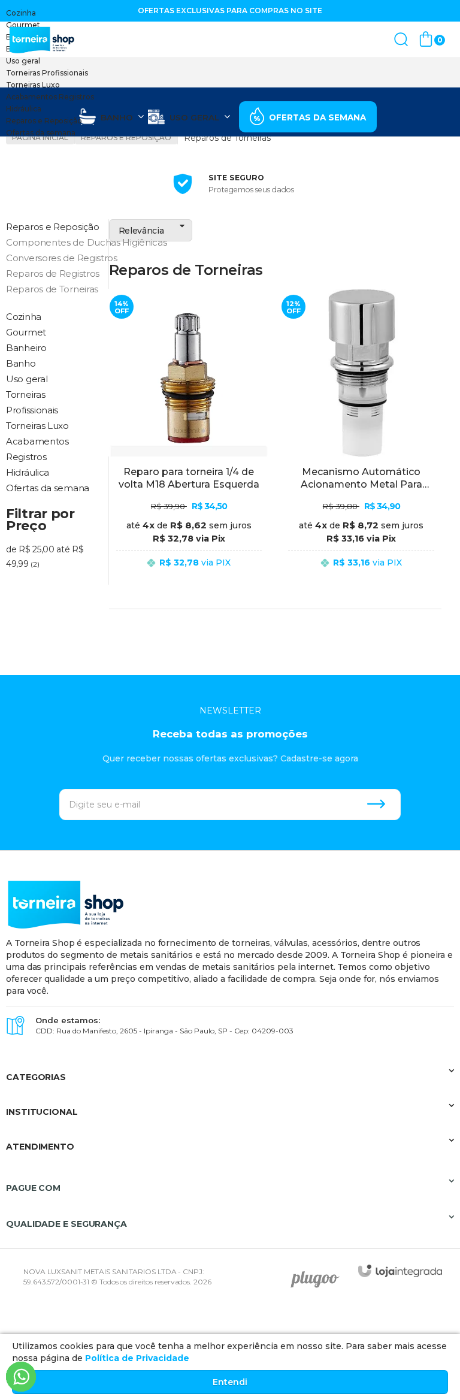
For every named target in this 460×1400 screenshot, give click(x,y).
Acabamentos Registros (50, 96)
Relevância (141, 230)
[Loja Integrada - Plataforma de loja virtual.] (400, 1271)
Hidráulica (23, 108)
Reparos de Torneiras (52, 289)
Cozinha (21, 12)
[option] (230, 13)
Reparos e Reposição (44, 120)
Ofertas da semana (40, 132)
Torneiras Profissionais (47, 72)
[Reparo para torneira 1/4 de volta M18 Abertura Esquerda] (189, 439)
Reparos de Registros (52, 273)
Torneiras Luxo (33, 84)
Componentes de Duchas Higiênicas (52, 242)
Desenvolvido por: (319, 1275)
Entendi (230, 1382)
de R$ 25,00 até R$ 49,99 (45, 556)
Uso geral (23, 60)
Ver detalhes (189, 578)
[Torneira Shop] (42, 39)
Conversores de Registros (52, 258)
